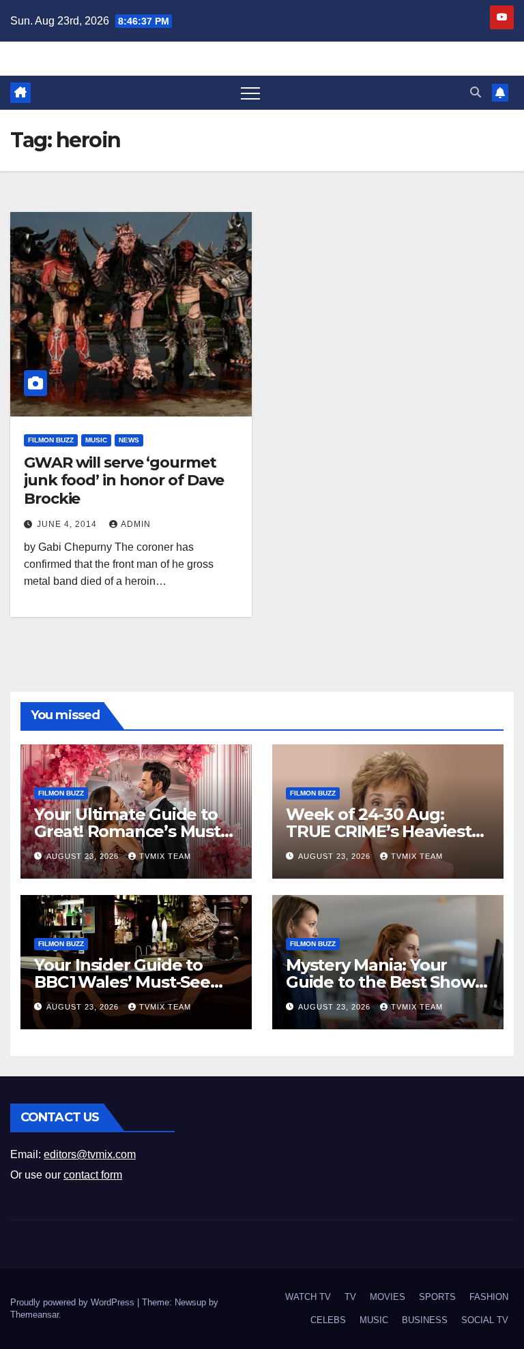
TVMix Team (165, 856)
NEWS (129, 440)
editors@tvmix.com (90, 1154)
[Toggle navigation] (250, 92)
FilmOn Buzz (51, 440)
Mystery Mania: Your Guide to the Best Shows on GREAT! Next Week (384, 982)
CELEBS (328, 1320)
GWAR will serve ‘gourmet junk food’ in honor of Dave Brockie (124, 480)
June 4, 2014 (68, 524)
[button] (475, 92)
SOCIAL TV (484, 1320)
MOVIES (387, 1297)
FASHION (488, 1297)
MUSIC (96, 440)
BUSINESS (425, 1320)
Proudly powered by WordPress (73, 1302)
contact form (92, 1175)
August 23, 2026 (83, 856)
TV (350, 1297)
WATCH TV (308, 1297)
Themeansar (34, 1314)
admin (136, 524)
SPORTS (437, 1297)
